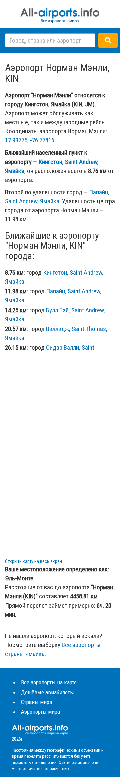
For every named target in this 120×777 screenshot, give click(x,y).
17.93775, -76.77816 (29, 140)
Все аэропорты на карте (49, 682)
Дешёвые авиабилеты (47, 692)
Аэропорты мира (40, 711)
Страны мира (36, 702)
